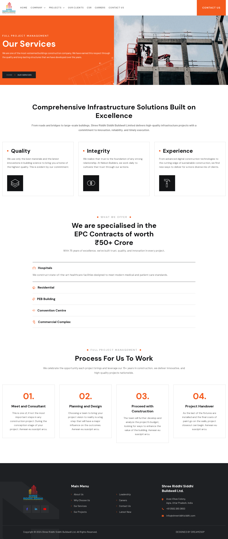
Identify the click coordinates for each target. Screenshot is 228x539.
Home (9, 75)
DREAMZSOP (198, 531)
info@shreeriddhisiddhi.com (180, 515)
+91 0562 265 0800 (175, 508)
